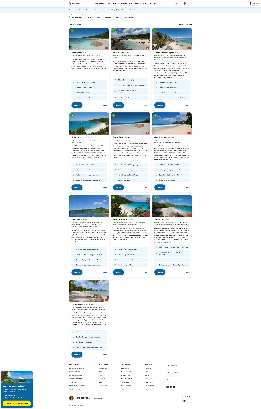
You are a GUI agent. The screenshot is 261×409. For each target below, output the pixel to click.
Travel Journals (126, 385)
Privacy (168, 369)
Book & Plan (99, 3)
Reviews (123, 389)
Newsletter (169, 376)
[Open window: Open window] (180, 3)
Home (71, 10)
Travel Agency (149, 385)
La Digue (108, 17)
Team (146, 371)
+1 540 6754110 (81, 398)
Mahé (89, 17)
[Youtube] (174, 387)
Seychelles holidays (75, 375)
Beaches (125, 10)
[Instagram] (171, 387)
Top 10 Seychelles (126, 371)
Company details (171, 365)
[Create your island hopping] (17, 389)
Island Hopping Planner (76, 368)
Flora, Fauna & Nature (93, 10)
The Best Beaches (126, 378)
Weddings (72, 382)
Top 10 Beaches (76, 17)
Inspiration (125, 3)
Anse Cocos (76, 53)
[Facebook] (167, 387)
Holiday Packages (74, 371)
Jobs (168, 379)
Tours (71, 389)
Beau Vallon (76, 219)
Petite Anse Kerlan (79, 304)
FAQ (146, 378)
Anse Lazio (159, 219)
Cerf (117, 17)
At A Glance (80, 10)
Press (146, 389)
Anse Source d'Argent (164, 53)
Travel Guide (139, 3)
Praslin (98, 17)
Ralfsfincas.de (170, 383)
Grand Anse (76, 137)
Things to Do (115, 10)
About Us (152, 3)
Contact (147, 375)
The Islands (112, 3)
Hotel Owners (149, 382)
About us (148, 368)
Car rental (78, 389)
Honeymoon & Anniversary (77, 385)
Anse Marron (119, 53)
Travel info (133, 10)
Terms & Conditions (172, 372)
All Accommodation (75, 378)
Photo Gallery (125, 382)
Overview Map (103, 368)
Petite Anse (118, 137)
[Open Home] (74, 3)
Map (105, 105)
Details (77, 105)
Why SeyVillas (125, 375)
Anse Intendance (162, 137)
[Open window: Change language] (185, 3)
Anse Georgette (120, 219)
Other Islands (128, 17)
